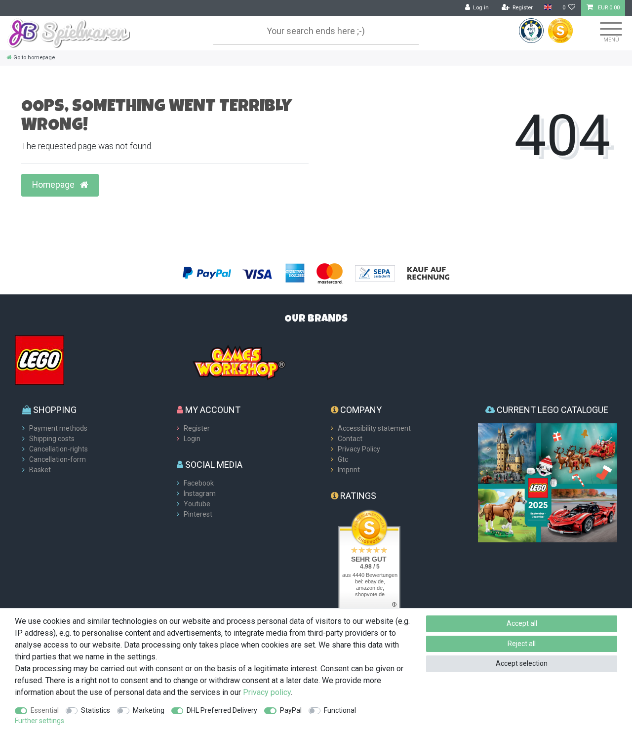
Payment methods (58, 428)
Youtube (197, 504)
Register (197, 428)
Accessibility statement (374, 428)
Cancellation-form (57, 459)
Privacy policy (267, 692)
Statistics (95, 710)
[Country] (547, 7)
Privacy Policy (359, 449)
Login (192, 439)
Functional (340, 710)
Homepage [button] (54, 185)
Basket (40, 470)
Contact (350, 439)
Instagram (200, 493)
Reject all (522, 644)
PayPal (291, 710)
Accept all (522, 623)
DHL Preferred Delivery (222, 710)
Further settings (39, 721)
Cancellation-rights (58, 449)
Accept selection (522, 663)
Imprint (349, 470)
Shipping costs (52, 439)
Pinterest (198, 514)
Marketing (148, 710)
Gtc (343, 459)
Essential (45, 710)
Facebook (199, 483)
